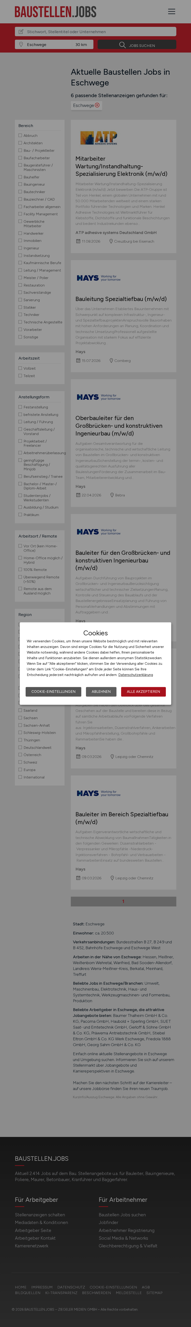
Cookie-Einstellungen (53, 692)
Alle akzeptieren (143, 692)
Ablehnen (101, 692)
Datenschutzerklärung (135, 675)
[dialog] (95, 663)
